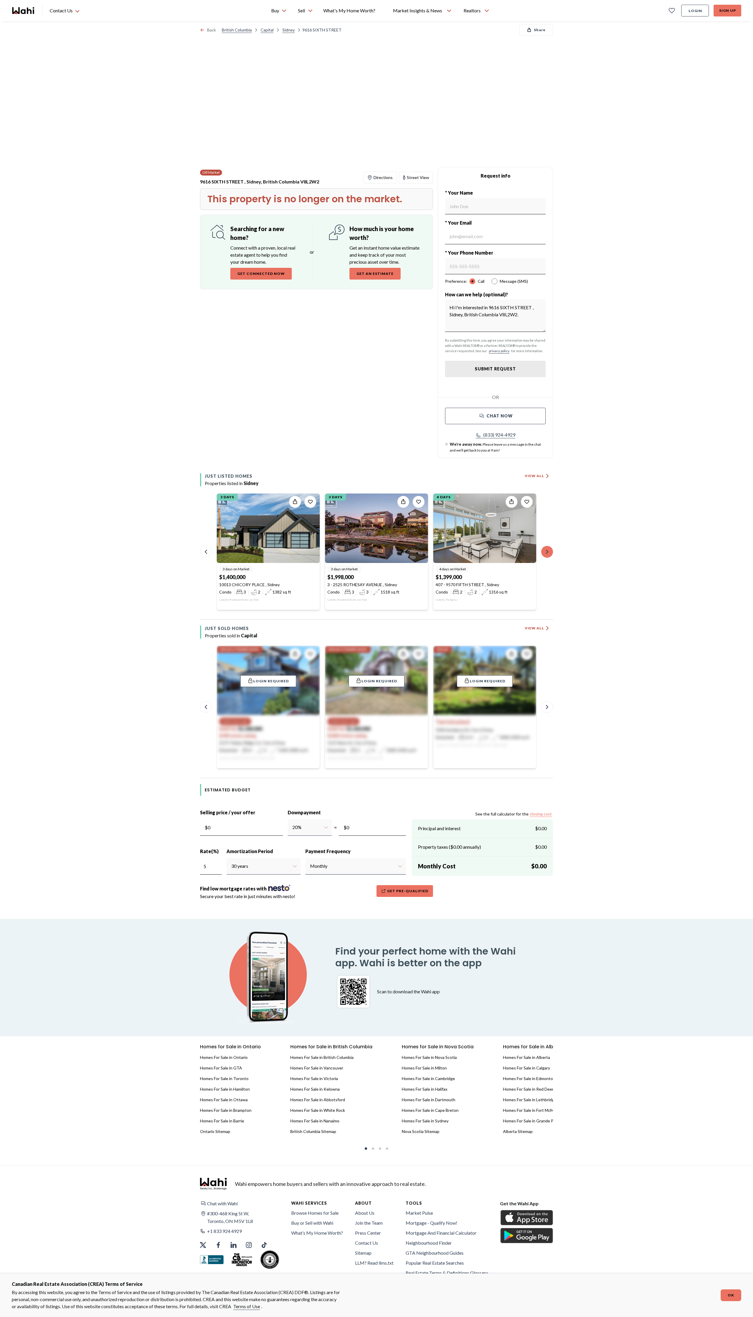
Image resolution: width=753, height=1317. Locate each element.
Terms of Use (246, 1306)
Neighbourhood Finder (429, 1243)
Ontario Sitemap (215, 1131)
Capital (267, 29)
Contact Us (366, 1243)
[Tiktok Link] (264, 1245)
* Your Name (459, 192)
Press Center (368, 1233)
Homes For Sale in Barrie (222, 1120)
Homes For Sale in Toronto (224, 1078)
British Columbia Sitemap (313, 1131)
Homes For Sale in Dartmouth (428, 1099)
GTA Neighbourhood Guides (435, 1253)
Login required (271, 681)
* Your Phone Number (469, 252)
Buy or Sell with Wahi (312, 1223)
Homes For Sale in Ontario (224, 1057)
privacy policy (499, 351)
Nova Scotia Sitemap (420, 1131)
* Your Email (458, 222)
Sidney (288, 29)
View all (534, 476)
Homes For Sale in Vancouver (316, 1067)
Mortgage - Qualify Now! (431, 1223)
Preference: (456, 281)
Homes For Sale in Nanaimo (314, 1120)
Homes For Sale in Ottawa (224, 1099)
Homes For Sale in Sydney (425, 1120)
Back (211, 29)
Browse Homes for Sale (315, 1213)
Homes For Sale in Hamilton (225, 1089)
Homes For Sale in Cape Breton (430, 1110)
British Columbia (237, 29)
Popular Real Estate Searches (435, 1263)
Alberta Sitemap (518, 1131)
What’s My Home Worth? (317, 1233)
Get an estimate (375, 273)
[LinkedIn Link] (233, 1245)
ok (731, 1295)
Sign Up (727, 10)
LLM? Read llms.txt (374, 1263)
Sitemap (363, 1253)
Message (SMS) (514, 281)
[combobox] (292, 827)
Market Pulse (419, 1213)
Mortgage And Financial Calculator (441, 1233)
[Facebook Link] (218, 1245)
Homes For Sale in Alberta (526, 1057)
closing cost (541, 813)
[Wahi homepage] (23, 10)
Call (481, 281)
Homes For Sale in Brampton (225, 1110)
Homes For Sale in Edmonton (529, 1078)
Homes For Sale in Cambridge (428, 1078)
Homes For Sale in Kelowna (315, 1089)
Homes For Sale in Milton (424, 1067)
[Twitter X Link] (203, 1245)
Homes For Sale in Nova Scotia (429, 1057)
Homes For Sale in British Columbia (322, 1057)
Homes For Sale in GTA (221, 1067)
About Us (364, 1213)
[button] (495, 434)
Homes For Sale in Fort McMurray (533, 1110)
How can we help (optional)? (476, 294)
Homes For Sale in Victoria (314, 1078)
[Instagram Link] (249, 1245)
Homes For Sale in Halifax (424, 1089)
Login (695, 11)
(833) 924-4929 (499, 434)
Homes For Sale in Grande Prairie (533, 1120)
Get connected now (261, 273)
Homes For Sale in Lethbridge (530, 1099)
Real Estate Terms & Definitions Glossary (447, 1273)
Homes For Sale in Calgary (526, 1067)
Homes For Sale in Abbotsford (317, 1099)
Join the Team (369, 1223)
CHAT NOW (500, 415)
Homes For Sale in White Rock (317, 1110)
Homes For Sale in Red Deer (528, 1089)
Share (540, 30)
